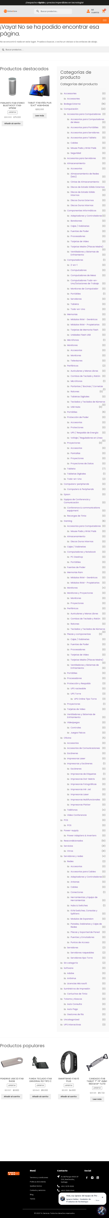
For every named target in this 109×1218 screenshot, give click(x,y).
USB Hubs (75, 406)
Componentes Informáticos (81, 210)
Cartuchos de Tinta (77, 993)
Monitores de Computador (84, 288)
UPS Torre (76, 693)
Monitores (72, 345)
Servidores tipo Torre (82, 957)
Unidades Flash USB (81, 334)
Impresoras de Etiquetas (83, 773)
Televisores (76, 360)
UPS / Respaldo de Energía (84, 432)
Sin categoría (71, 962)
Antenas (75, 881)
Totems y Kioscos (73, 998)
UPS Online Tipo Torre (85, 698)
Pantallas (75, 453)
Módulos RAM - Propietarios (85, 324)
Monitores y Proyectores (80, 592)
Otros (70, 850)
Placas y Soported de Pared (85, 932)
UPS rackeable (78, 688)
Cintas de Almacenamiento (85, 181)
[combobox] (53, 11)
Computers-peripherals (76, 484)
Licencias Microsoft (77, 983)
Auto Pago (72, 1009)
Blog (31, 1194)
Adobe (70, 973)
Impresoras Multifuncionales (85, 799)
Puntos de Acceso (80, 942)
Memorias (72, 314)
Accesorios (76, 168)
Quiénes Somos (36, 1186)
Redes (70, 861)
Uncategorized (71, 1019)
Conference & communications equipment (83, 509)
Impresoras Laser (76, 758)
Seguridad (76, 153)
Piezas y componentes (79, 634)
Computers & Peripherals (80, 489)
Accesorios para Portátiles (84, 127)
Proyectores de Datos (82, 463)
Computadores (75, 259)
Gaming (68, 521)
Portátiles (76, 293)
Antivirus (71, 978)
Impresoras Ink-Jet (81, 789)
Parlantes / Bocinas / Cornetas (87, 386)
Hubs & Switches (79, 905)
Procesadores (78, 236)
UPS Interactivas (72, 1024)
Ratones (75, 391)
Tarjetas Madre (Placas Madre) (87, 246)
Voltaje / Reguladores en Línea (86, 437)
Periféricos (72, 365)
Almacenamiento (76, 163)
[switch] (101, 1210)
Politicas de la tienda (38, 1181)
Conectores (77, 892)
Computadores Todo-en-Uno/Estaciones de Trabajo (85, 282)
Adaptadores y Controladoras (86, 215)
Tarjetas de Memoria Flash (84, 329)
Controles (76, 727)
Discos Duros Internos (82, 205)
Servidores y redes (73, 856)
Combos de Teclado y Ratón (85, 376)
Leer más (39, 115)
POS (66, 820)
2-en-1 (74, 265)
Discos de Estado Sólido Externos (88, 187)
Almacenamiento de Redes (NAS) (85, 175)
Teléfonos (72, 809)
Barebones (76, 220)
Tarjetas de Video (80, 241)
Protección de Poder (78, 417)
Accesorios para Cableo (83, 871)
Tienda (32, 1199)
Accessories (70, 93)
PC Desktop (77, 556)
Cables (74, 142)
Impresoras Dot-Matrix (83, 779)
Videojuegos (73, 722)
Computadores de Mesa (83, 275)
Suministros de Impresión (77, 988)
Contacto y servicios (37, 1190)
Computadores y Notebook (81, 551)
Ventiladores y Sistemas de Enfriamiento (85, 253)
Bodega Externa (72, 103)
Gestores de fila (75, 1014)
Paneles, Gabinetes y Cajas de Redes (86, 925)
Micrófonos (73, 340)
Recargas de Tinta (76, 515)
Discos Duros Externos (82, 200)
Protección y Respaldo (79, 683)
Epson (67, 494)
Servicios (68, 845)
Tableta (75, 304)
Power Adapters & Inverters (81, 835)
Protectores (77, 427)
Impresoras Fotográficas (84, 784)
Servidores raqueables (82, 952)
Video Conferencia (77, 815)
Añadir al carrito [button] (12, 123)
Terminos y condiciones (39, 1177)
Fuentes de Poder (80, 231)
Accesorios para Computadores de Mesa (87, 121)
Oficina (67, 737)
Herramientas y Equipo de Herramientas (84, 899)
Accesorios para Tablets (83, 137)
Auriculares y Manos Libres (84, 370)
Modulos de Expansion (82, 918)
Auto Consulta (74, 1004)
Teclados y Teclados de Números (88, 401)
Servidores (76, 298)
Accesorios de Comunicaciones (83, 748)
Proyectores (73, 442)
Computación (71, 108)
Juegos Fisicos (78, 732)
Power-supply (71, 830)
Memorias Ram (75, 572)
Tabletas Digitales (80, 396)
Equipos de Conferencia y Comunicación (77, 501)
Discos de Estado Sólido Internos (83, 194)
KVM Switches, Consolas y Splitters (84, 912)
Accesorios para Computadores (84, 114)
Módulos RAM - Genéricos (84, 319)
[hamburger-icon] (105, 20)
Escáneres (72, 753)
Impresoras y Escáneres (79, 763)
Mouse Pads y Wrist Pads (83, 148)
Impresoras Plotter (81, 804)
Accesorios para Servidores (85, 132)
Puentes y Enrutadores (82, 937)
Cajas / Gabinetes (80, 226)
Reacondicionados (73, 840)
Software (68, 968)
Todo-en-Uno (78, 309)
